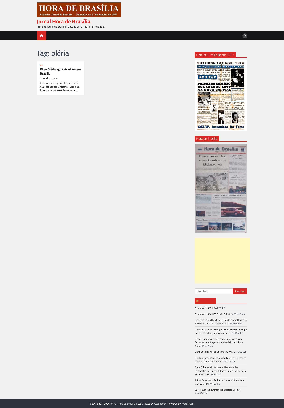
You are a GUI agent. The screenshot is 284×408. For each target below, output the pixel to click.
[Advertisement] (222, 260)
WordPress (187, 404)
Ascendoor (160, 404)
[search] (244, 35)
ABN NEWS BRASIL (204, 308)
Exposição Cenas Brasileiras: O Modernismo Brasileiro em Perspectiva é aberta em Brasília (221, 321)
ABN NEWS (206, 300)
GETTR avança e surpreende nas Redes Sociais (217, 390)
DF (41, 65)
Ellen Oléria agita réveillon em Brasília (60, 71)
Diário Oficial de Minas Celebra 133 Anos (214, 352)
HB (44, 78)
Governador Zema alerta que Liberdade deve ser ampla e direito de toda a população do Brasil (221, 331)
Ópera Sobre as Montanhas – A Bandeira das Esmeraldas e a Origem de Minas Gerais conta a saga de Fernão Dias (220, 370)
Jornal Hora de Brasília (63, 21)
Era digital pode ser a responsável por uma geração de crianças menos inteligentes (220, 359)
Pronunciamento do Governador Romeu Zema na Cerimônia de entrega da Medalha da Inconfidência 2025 (219, 342)
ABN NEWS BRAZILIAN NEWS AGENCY (213, 314)
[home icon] (41, 35)
